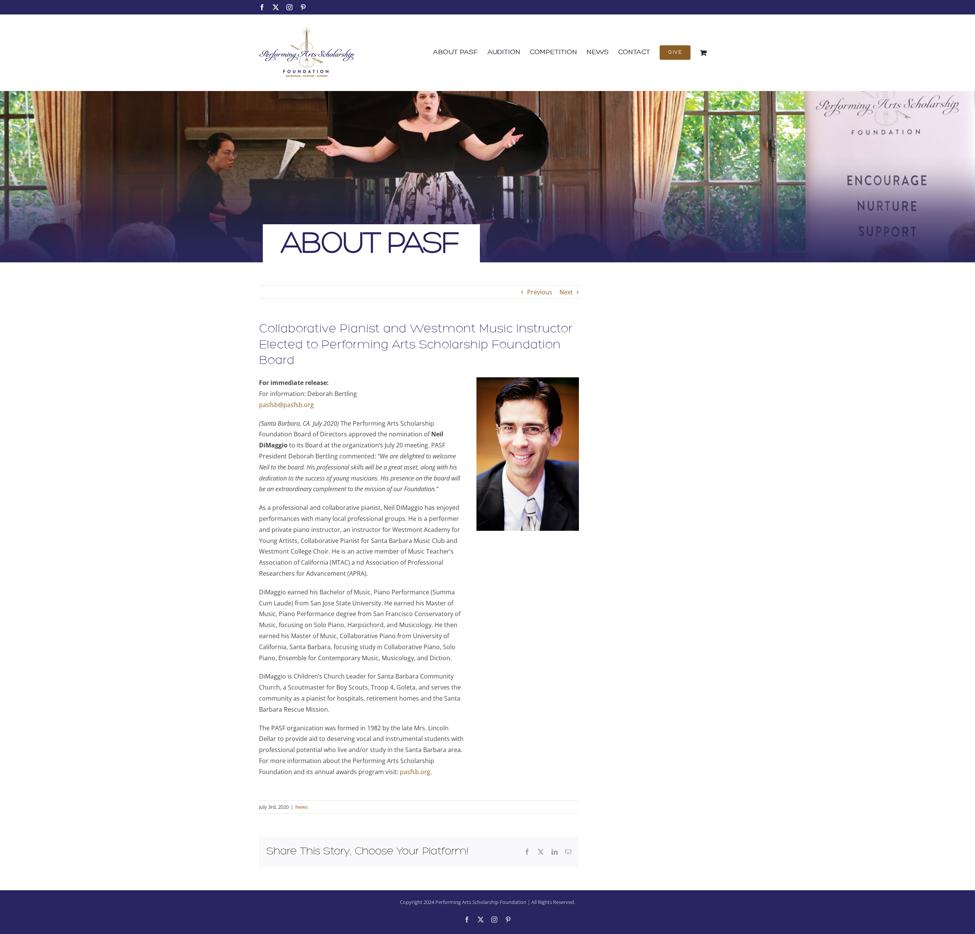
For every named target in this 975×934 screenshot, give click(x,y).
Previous (539, 292)
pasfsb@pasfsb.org (286, 405)
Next (566, 292)
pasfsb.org (415, 772)
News (301, 806)
